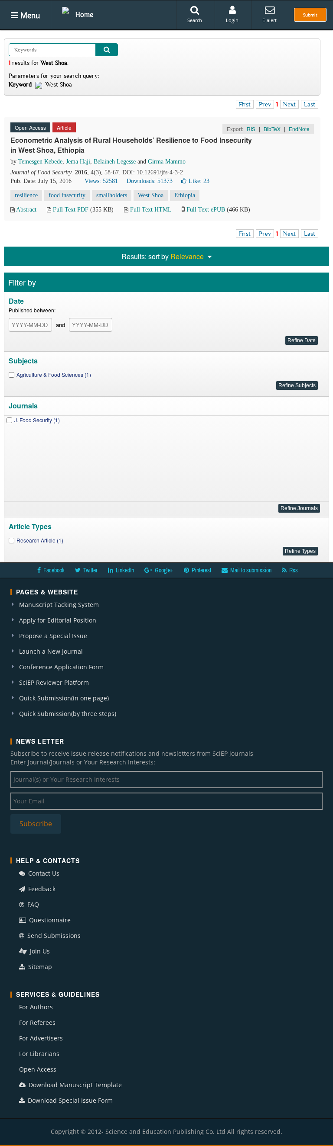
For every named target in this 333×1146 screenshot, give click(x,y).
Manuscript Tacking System (59, 604)
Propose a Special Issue (53, 636)
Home (84, 14)
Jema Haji (78, 161)
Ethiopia (184, 195)
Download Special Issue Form (69, 1100)
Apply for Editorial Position (57, 620)
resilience (26, 195)
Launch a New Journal (51, 651)
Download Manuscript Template (74, 1085)
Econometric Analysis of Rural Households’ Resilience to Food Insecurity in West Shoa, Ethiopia (131, 145)
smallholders (111, 195)
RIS (251, 128)
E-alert (269, 20)
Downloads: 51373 (150, 181)
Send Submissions (53, 935)
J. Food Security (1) (37, 420)
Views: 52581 (101, 181)
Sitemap (39, 967)
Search (194, 20)
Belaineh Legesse (115, 161)
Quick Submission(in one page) (64, 698)
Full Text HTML (150, 209)
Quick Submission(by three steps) (67, 713)
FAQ (32, 904)
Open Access (37, 1069)
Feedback (41, 889)
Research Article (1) (39, 540)
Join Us (39, 951)
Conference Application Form (61, 667)
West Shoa (150, 195)
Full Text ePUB (205, 209)
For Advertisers (41, 1038)
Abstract (26, 209)
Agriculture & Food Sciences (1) (53, 374)
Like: (199, 181)
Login (232, 20)
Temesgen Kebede (40, 161)
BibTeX (272, 128)
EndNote (299, 128)
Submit (310, 15)
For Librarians (39, 1054)
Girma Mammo (167, 161)
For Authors (36, 1007)
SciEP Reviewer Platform (54, 682)
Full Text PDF (70, 209)
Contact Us (42, 873)
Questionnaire (49, 920)
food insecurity (67, 195)
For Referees (37, 1022)
